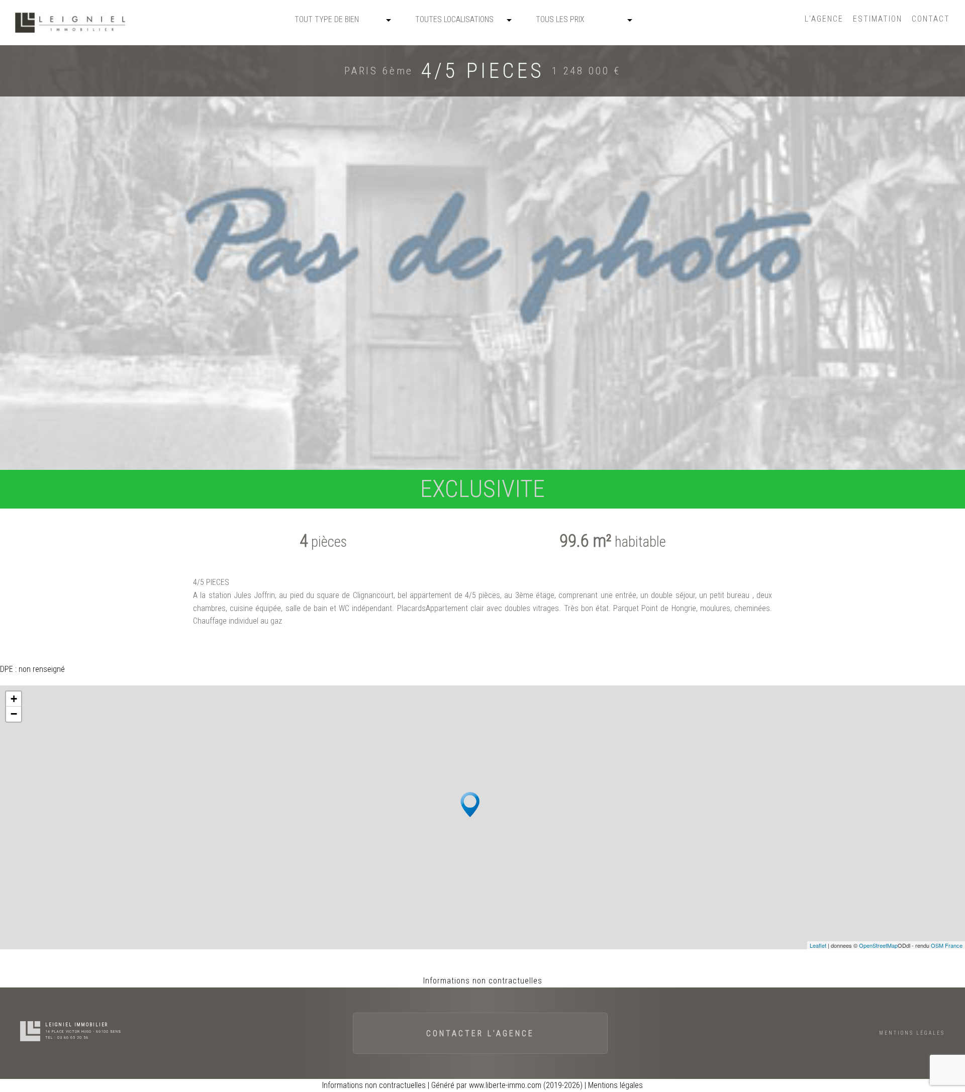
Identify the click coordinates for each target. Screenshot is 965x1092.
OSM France (946, 945)
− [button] (14, 714)
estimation (877, 19)
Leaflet (818, 945)
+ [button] (14, 698)
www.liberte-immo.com (505, 1085)
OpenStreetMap (878, 945)
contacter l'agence (480, 1033)
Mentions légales (912, 1033)
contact (931, 19)
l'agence (824, 19)
